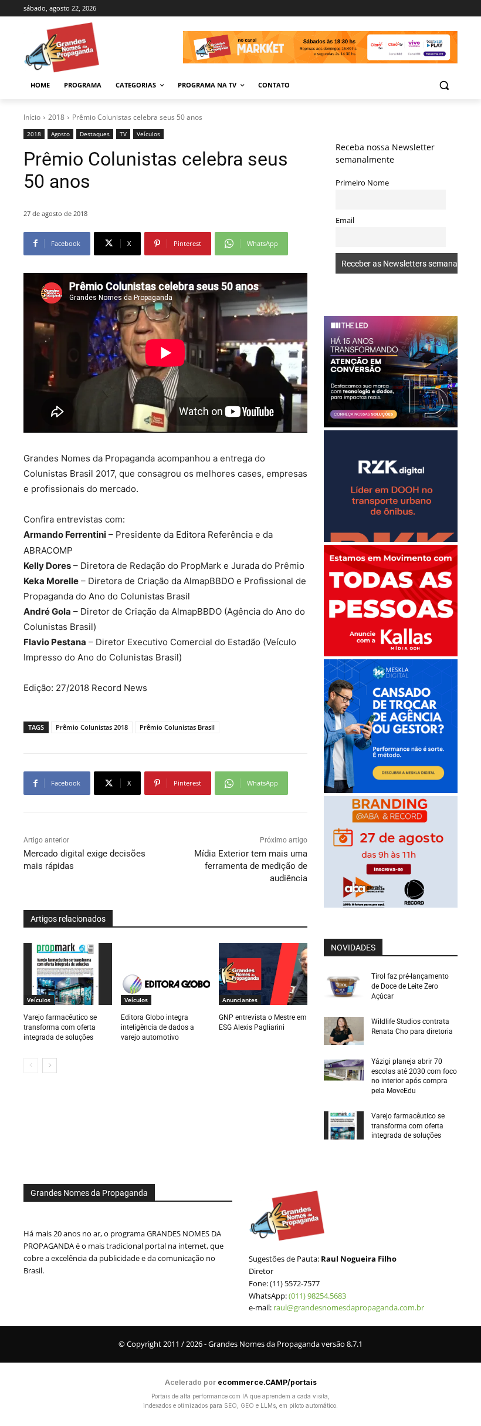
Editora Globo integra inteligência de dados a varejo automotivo (157, 1027)
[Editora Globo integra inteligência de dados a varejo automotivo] (165, 974)
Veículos (148, 134)
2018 (56, 117)
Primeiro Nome (362, 183)
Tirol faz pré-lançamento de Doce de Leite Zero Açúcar (410, 986)
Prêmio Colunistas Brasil (177, 727)
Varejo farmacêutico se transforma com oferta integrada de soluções (60, 1027)
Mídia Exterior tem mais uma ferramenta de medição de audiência (250, 866)
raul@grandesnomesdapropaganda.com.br (348, 1307)
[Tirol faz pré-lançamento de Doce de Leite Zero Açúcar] (344, 986)
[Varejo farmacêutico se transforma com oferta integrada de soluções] (67, 974)
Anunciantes (240, 1000)
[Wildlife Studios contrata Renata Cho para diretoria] (344, 1031)
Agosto (60, 134)
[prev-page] (30, 1065)
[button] (444, 85)
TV (123, 134)
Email (345, 220)
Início (31, 117)
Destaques (95, 134)
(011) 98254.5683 (317, 1295)
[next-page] (49, 1065)
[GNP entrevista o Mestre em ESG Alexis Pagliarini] (263, 974)
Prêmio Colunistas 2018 (92, 727)
